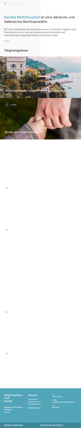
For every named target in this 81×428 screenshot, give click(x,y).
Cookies (7, 412)
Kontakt (8, 401)
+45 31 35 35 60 (57, 397)
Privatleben (8, 410)
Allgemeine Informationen (13, 407)
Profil (6, 398)
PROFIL (6, 41)
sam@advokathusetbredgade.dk (63, 402)
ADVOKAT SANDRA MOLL (13, 425)
